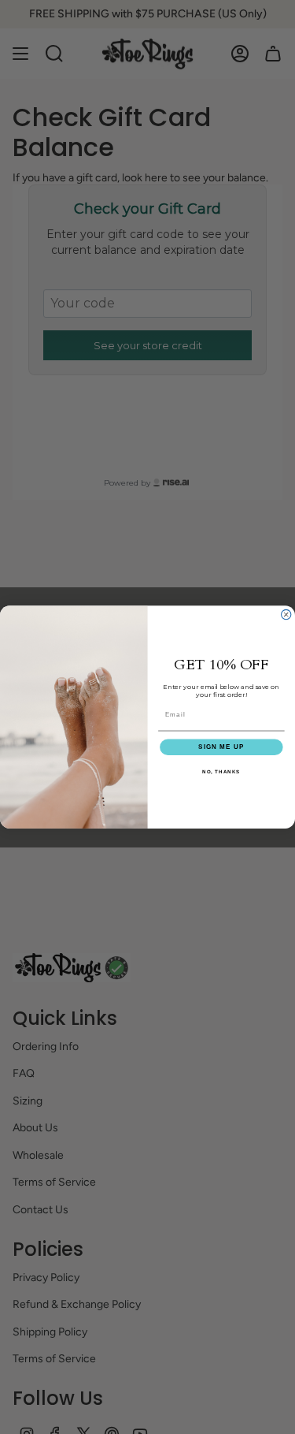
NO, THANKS (221, 771)
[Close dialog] (286, 614)
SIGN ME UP (221, 747)
